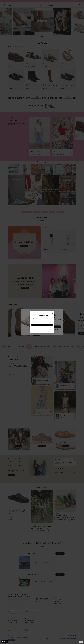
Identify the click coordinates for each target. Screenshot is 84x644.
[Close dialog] (53, 313)
